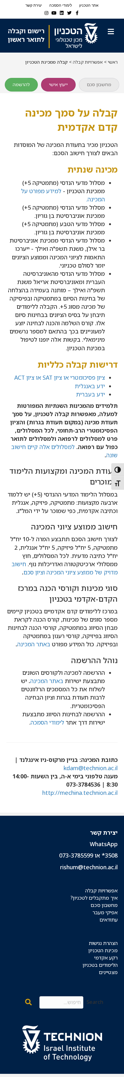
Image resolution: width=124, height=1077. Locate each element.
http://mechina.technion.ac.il (80, 792)
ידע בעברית (90, 394)
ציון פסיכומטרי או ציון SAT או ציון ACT (59, 377)
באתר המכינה (33, 644)
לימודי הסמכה (60, 5)
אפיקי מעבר (105, 912)
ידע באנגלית (90, 386)
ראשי (113, 62)
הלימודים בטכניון (100, 964)
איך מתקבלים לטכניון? (94, 897)
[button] (28, 1002)
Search (94, 1001)
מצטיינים (108, 972)
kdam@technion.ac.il (91, 768)
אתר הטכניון (89, 5)
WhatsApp (104, 844)
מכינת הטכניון (103, 950)
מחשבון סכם (104, 905)
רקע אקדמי (106, 957)
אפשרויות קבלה (88, 62)
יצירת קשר (33, 5)
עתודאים (109, 919)
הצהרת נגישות (103, 943)
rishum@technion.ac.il (89, 867)
